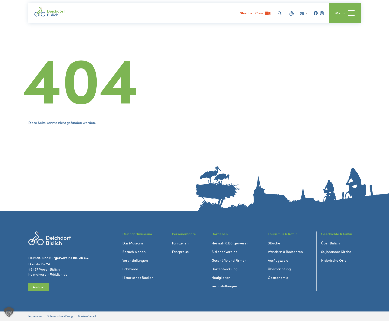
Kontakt (38, 287)
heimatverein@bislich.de (47, 274)
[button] (9, 312)
